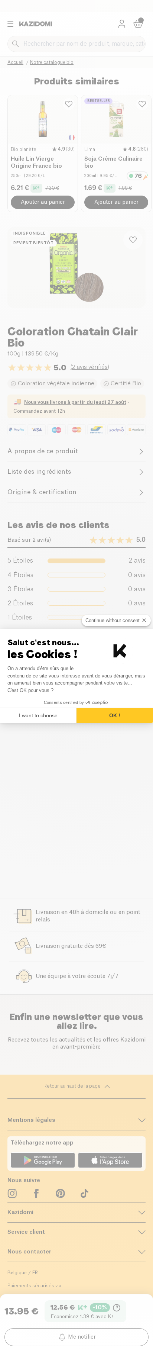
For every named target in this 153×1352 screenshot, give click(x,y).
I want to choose (38, 715)
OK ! (114, 715)
